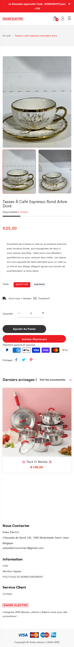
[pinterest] (31, 360)
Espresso (39, 284)
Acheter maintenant (34, 339)
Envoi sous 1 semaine (19, 298)
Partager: (8, 360)
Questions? (44, 298)
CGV (5, 565)
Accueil (6, 35)
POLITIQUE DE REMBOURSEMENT (23, 576)
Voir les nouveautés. (53, 379)
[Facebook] (16, 360)
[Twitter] (23, 360)
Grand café (22, 284)
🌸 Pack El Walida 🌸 (37, 462)
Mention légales (12, 571)
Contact (7, 593)
